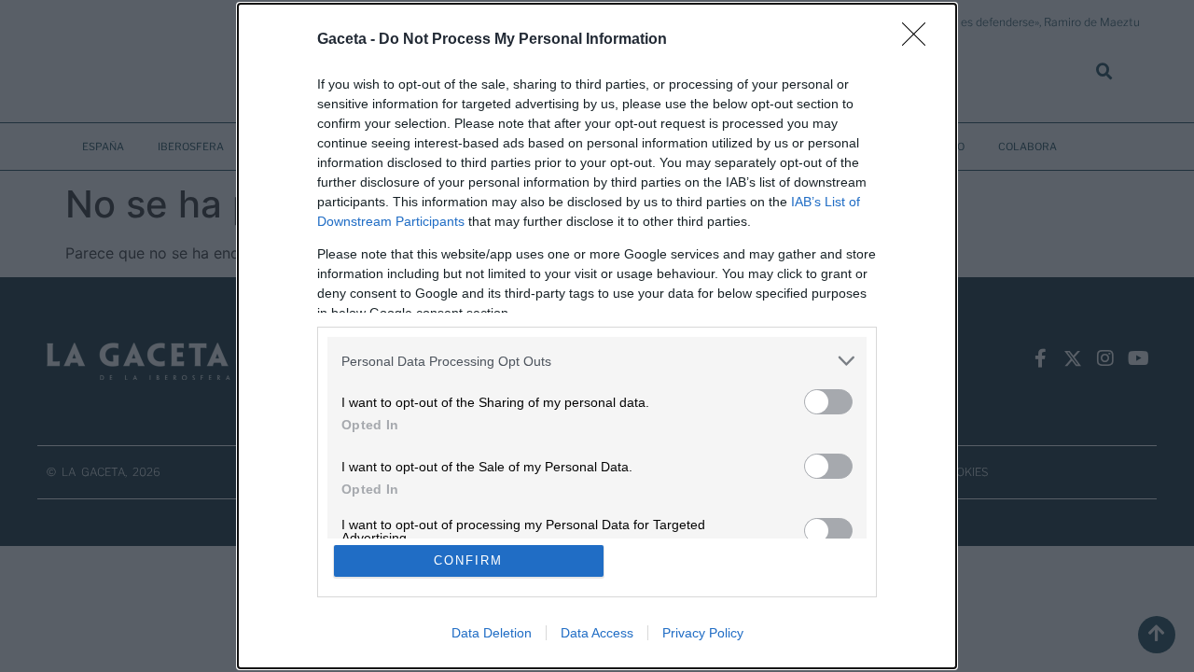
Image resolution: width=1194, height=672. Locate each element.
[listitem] (597, 361)
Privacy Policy (702, 632)
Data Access (597, 632)
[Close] (919, 40)
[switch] (828, 401)
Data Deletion (491, 632)
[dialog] (597, 336)
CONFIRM (468, 560)
